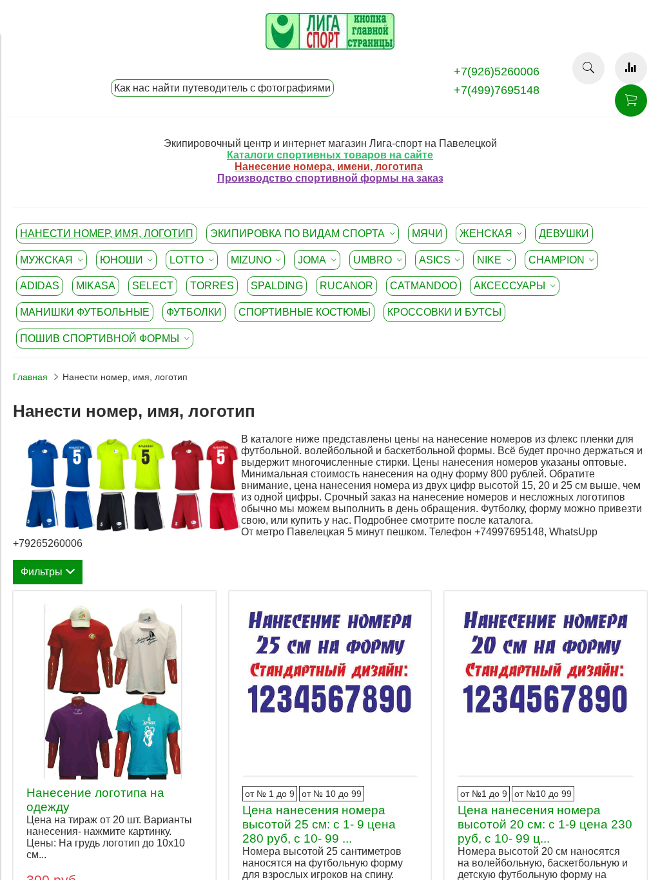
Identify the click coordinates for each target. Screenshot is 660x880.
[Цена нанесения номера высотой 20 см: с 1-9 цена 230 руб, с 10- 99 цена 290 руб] (546, 692)
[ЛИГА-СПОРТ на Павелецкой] (330, 46)
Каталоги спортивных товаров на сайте (330, 154)
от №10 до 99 (543, 794)
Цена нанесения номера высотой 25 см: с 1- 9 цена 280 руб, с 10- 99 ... (319, 824)
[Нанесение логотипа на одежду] (114, 692)
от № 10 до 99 (332, 794)
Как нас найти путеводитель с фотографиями (222, 87)
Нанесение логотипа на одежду (95, 800)
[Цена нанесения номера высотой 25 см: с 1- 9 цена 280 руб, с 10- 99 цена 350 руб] (330, 692)
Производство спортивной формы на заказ (330, 178)
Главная (30, 377)
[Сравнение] (631, 68)
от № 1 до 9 (270, 794)
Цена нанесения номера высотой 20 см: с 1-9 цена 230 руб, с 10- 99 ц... (545, 824)
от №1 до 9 (483, 794)
